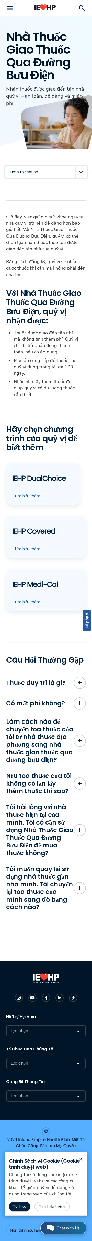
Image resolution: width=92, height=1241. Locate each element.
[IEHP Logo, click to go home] (45, 8)
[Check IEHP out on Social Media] (19, 998)
